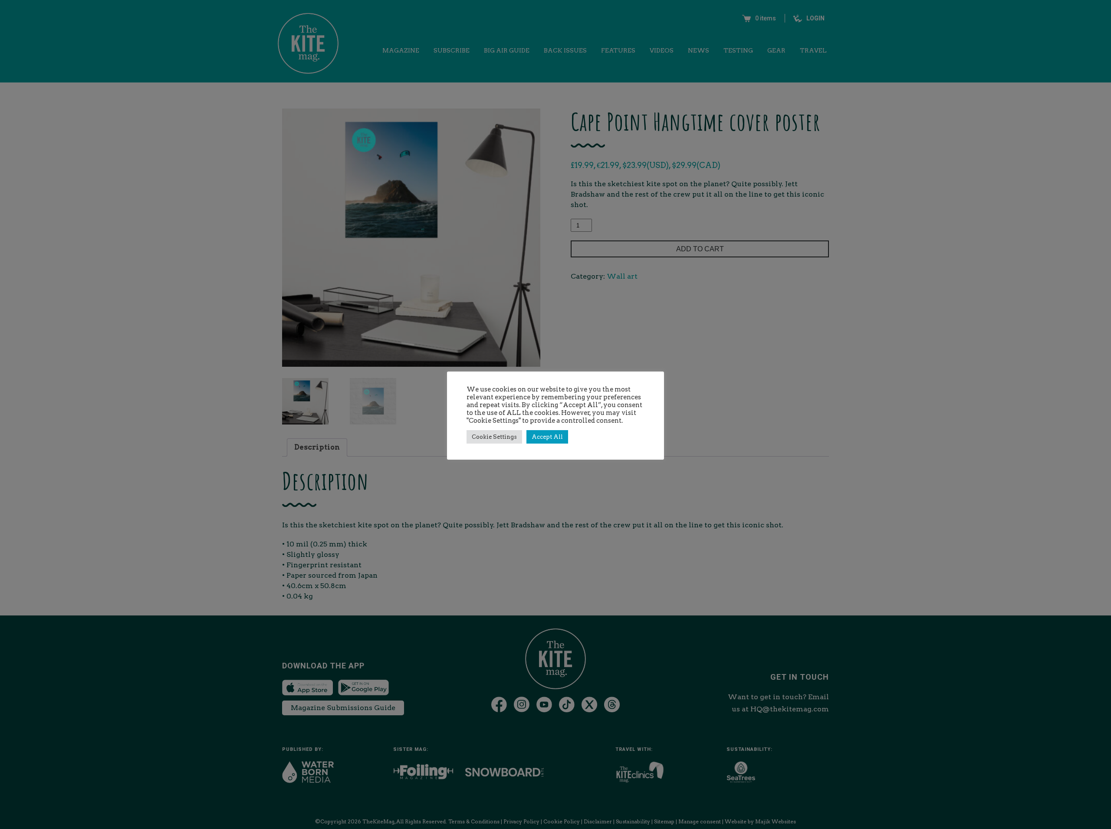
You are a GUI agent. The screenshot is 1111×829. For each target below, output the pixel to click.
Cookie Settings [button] (494, 437)
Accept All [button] (547, 437)
